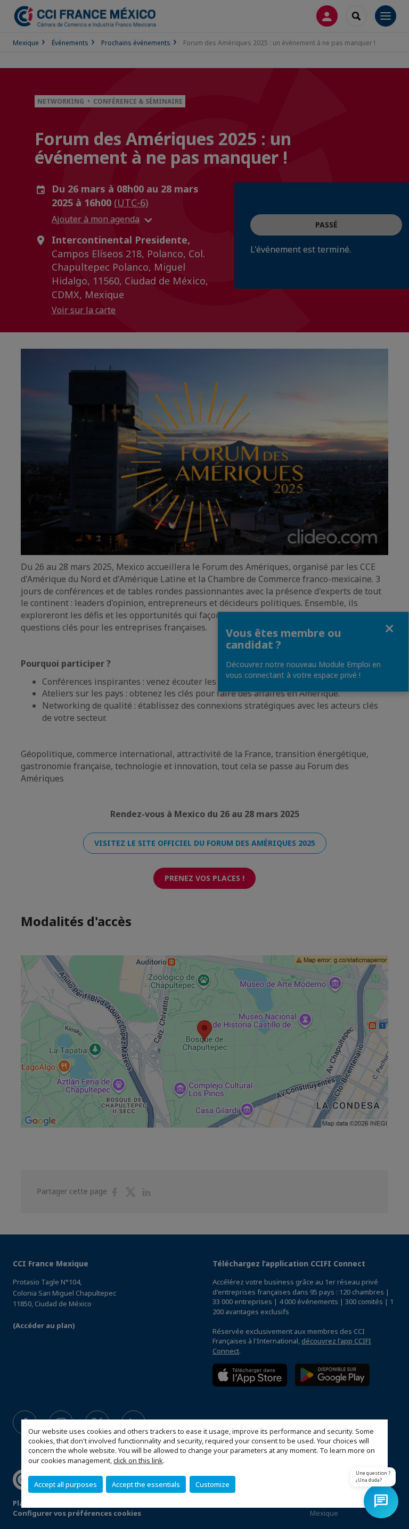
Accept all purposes (65, 1484)
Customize (212, 1484)
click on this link (138, 1460)
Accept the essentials (146, 1484)
